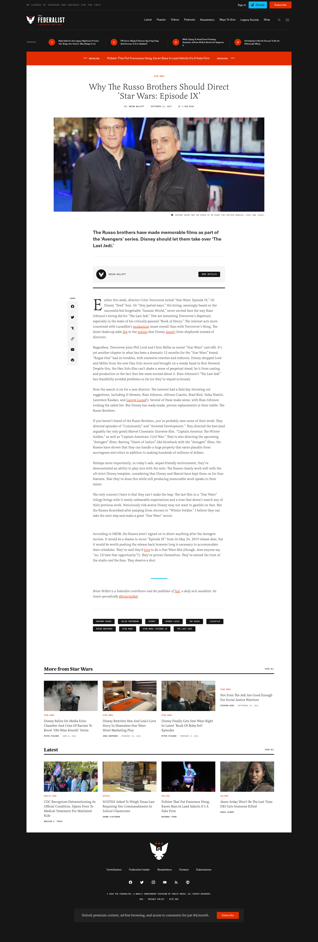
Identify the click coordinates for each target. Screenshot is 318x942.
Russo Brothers (104, 628)
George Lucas (135, 400)
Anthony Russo (103, 621)
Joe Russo (194, 621)
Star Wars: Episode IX (155, 628)
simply (171, 332)
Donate (260, 4)
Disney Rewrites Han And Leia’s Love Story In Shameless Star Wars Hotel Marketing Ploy (129, 725)
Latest (51, 750)
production (141, 326)
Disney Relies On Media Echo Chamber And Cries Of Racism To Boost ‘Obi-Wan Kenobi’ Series (68, 725)
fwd (177, 591)
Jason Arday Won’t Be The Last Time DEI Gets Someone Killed (246, 804)
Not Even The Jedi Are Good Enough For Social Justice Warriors (246, 697)
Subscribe (280, 4)
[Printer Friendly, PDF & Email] (72, 360)
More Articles (209, 274)
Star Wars (127, 628)
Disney (152, 621)
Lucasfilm (215, 621)
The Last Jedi (184, 628)
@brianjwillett (128, 597)
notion (142, 332)
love (147, 550)
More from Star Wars (68, 669)
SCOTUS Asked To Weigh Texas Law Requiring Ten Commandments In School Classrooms (129, 806)
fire (125, 332)
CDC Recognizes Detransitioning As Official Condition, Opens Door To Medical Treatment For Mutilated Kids (70, 809)
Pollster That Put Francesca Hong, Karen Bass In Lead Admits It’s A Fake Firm (185, 806)
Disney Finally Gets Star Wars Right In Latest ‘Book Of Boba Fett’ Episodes (187, 725)
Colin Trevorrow (130, 621)
